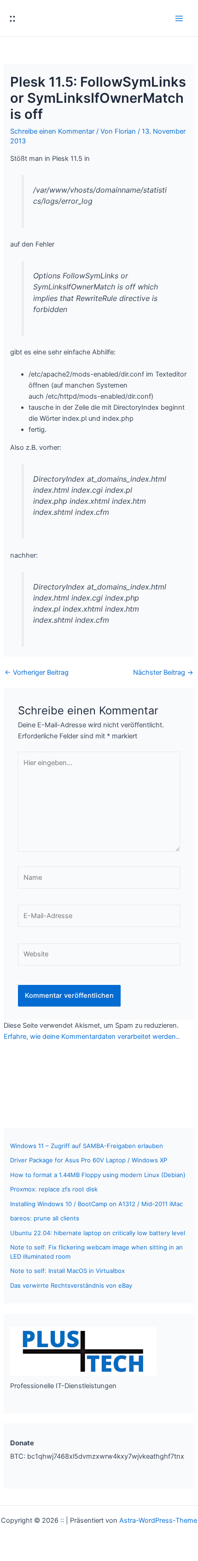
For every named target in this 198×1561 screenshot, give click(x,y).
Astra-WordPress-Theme (158, 1520)
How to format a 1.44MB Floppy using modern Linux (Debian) (98, 1174)
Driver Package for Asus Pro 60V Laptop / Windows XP (88, 1160)
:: (12, 17)
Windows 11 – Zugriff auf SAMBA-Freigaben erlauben (86, 1145)
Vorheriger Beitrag (37, 672)
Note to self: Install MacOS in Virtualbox (67, 1270)
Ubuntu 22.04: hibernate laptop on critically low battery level (97, 1233)
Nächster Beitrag (163, 672)
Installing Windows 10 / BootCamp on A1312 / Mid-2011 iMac (96, 1204)
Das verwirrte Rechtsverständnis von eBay (71, 1285)
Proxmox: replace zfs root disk (54, 1189)
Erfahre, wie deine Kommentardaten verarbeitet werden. (91, 1036)
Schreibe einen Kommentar (52, 131)
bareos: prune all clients (44, 1218)
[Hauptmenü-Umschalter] (179, 18)
